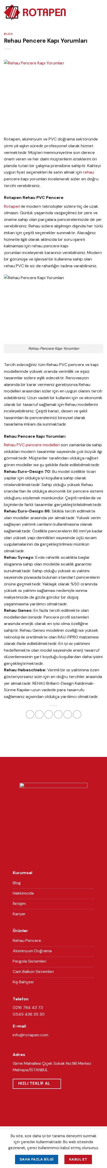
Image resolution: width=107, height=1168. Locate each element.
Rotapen (12, 206)
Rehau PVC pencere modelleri (32, 445)
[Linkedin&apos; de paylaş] (77, 714)
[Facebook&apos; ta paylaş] (39, 714)
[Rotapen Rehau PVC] (35, 12)
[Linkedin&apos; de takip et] (60, 858)
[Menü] (100, 12)
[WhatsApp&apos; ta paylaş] (30, 714)
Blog (8, 34)
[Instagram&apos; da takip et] (53, 858)
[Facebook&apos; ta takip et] (47, 858)
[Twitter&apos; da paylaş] (48, 714)
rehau (88, 172)
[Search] (91, 12)
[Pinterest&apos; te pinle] (67, 714)
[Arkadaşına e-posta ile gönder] (58, 714)
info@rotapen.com (30, 1035)
